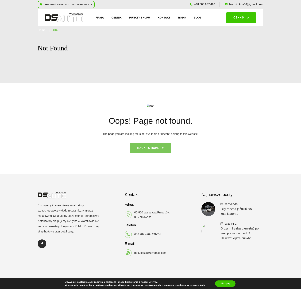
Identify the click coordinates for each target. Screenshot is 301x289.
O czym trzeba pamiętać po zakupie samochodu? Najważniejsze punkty (240, 233)
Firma (99, 17)
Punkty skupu (139, 17)
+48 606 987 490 (204, 4)
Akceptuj (225, 283)
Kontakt (164, 17)
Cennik (116, 17)
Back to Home (148, 147)
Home (41, 30)
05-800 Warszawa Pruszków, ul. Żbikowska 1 (152, 214)
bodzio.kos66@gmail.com (246, 4)
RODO (182, 17)
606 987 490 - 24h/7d (147, 234)
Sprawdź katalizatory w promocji (68, 4)
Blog (197, 17)
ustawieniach (197, 285)
